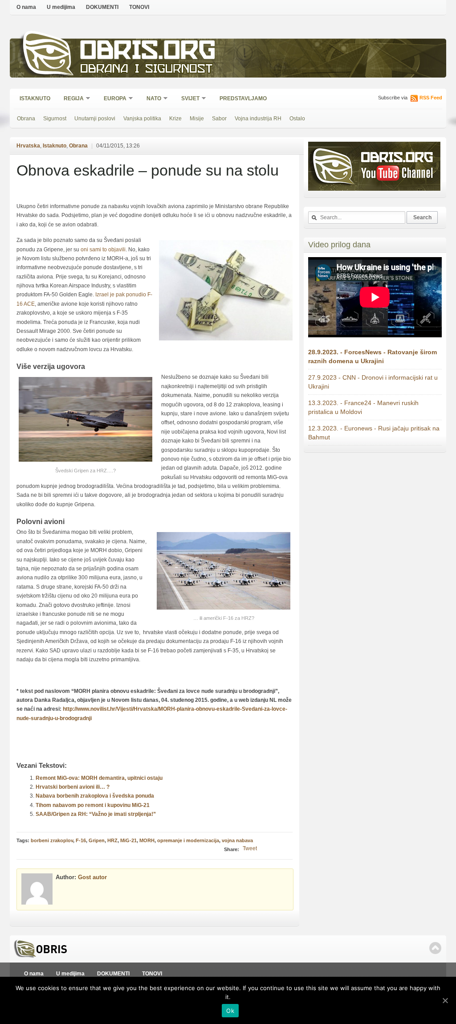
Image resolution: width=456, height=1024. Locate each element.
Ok (230, 1010)
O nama (26, 7)
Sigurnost (54, 118)
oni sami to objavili (103, 249)
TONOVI (139, 7)
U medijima (61, 7)
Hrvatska (28, 146)
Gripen (97, 840)
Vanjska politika (142, 118)
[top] (435, 948)
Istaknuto (35, 98)
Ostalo (297, 118)
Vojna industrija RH (258, 118)
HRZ (112, 840)
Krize (175, 118)
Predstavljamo (243, 98)
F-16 (81, 840)
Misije (197, 118)
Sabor (219, 118)
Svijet (187, 99)
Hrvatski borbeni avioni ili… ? (73, 787)
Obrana (26, 118)
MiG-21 (128, 840)
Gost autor (92, 877)
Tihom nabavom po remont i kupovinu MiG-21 (93, 805)
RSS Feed (430, 97)
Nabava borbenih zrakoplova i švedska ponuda (95, 796)
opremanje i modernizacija (188, 840)
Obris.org (148, 52)
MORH (147, 840)
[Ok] (444, 1000)
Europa (112, 99)
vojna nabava (237, 840)
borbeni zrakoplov (52, 840)
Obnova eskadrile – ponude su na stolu (147, 170)
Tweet (250, 848)
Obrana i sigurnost (146, 70)
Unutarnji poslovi (94, 118)
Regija (71, 99)
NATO (151, 99)
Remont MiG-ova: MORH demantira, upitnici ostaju (99, 778)
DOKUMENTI (102, 7)
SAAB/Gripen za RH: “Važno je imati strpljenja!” (96, 814)
